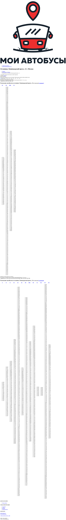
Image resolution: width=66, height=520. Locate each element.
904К (10, 85)
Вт (9, 78)
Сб (17, 78)
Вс (19, 78)
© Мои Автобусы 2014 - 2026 (5, 515)
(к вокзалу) (41, 83)
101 (11, 278)
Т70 (27, 278)
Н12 (25, 278)
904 (6, 85)
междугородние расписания (7, 66)
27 (2, 282)
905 (21, 278)
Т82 (29, 278)
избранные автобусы (5, 65)
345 (13, 278)
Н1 (23, 278)
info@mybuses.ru (3, 513)
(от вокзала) (41, 280)
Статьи (3, 507)
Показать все (3, 278)
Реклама (3, 508)
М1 (14, 85)
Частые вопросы (5, 509)
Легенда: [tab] (3, 75)
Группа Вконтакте (3, 514)
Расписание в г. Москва (6, 72)
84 (9, 278)
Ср (11, 78)
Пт (15, 78)
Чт (13, 78)
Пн (7, 78)
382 (2, 85)
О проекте (4, 506)
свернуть (4, 75)
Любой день (3, 78)
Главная (3, 71)
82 (7, 278)
